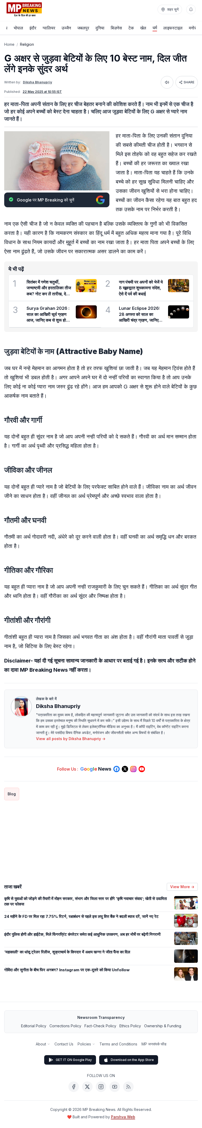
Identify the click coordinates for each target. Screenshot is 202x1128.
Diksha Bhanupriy (37, 82)
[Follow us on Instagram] (133, 769)
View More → (182, 886)
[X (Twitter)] (87, 1086)
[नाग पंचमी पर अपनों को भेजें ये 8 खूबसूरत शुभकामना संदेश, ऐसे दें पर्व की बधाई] (178, 285)
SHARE (189, 82)
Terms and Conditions (118, 1044)
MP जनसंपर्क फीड (154, 1044)
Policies (84, 1044)
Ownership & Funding (162, 1026)
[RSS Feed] (128, 1086)
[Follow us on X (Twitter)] (125, 769)
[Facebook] (73, 1086)
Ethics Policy (130, 1026)
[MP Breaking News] (24, 9)
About (41, 1044)
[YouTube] (114, 1086)
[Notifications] (191, 9)
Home (9, 44)
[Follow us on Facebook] (116, 769)
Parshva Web (123, 1117)
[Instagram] (101, 1086)
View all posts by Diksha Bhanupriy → (70, 738)
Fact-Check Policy (100, 1026)
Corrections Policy (65, 1026)
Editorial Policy (33, 1026)
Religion (27, 44)
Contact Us (63, 1044)
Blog (12, 794)
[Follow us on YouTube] (142, 769)
